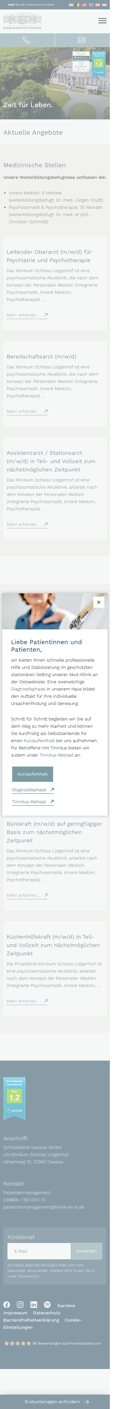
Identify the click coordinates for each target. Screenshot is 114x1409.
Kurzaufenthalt (39, 740)
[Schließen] (98, 602)
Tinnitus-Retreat (56, 755)
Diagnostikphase (28, 689)
